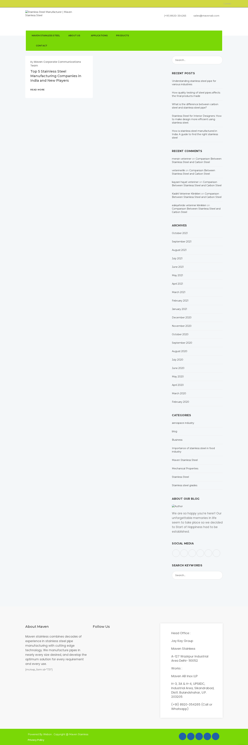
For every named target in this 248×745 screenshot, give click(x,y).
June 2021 (178, 266)
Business (177, 439)
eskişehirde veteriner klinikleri (189, 205)
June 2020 (178, 368)
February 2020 (180, 401)
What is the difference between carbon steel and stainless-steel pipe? (195, 106)
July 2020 (177, 359)
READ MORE (37, 89)
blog (174, 431)
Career (227, 3)
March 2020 (179, 393)
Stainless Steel (180, 476)
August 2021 (179, 250)
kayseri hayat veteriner (185, 182)
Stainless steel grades (184, 485)
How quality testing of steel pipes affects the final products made (196, 94)
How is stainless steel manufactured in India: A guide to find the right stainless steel (195, 134)
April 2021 (177, 283)
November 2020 (181, 325)
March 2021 (178, 292)
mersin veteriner (181, 158)
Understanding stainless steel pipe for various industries (194, 82)
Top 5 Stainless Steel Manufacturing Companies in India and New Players (55, 75)
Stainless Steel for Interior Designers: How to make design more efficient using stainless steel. (197, 119)
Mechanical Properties (185, 468)
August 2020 (179, 351)
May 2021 (177, 275)
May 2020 (178, 376)
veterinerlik (178, 170)
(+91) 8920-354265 (174, 15)
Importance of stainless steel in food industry (193, 450)
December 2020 (181, 317)
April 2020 (178, 385)
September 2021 (181, 241)
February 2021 (180, 300)
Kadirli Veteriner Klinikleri (186, 193)
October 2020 (180, 334)
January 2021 (179, 309)
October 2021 (180, 233)
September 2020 (182, 342)
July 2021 (177, 258)
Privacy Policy (36, 740)
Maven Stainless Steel (185, 460)
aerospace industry (183, 422)
